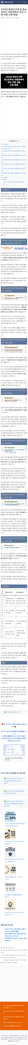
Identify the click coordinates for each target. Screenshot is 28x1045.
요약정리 (5, 177)
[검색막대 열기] (19, 2)
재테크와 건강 (8, 2)
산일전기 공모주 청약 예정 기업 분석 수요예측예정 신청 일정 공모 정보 (14, 803)
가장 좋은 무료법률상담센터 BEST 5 (12, 1026)
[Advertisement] (14, 36)
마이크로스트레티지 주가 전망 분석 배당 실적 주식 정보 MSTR (13, 781)
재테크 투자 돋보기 (9, 948)
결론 (4, 179)
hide (17, 141)
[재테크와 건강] (2, 2)
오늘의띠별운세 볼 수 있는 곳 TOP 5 (12, 1022)
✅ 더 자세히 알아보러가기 (12, 712)
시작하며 (5, 144)
